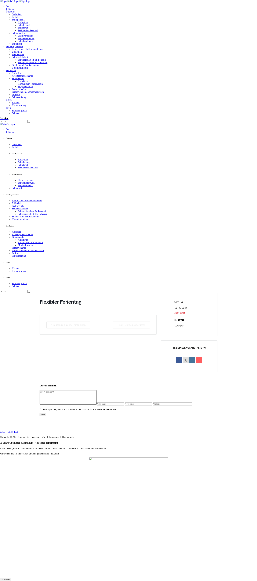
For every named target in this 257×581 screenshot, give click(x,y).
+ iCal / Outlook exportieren (131, 324)
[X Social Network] (186, 360)
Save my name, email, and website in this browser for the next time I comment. (79, 409)
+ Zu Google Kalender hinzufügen (68, 324)
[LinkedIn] (192, 360)
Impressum (54, 437)
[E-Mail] (199, 360)
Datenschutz (68, 437)
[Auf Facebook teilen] (179, 360)
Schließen (5, 579)
